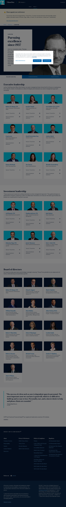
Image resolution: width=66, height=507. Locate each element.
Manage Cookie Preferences (20, 60)
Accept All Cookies (47, 60)
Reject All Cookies (37, 60)
